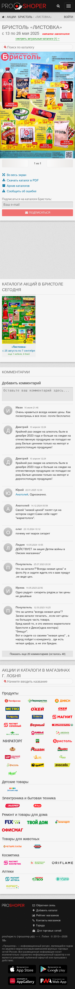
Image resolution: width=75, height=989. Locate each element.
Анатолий (22, 494)
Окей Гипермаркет (37, 709)
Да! (37, 741)
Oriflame (62, 863)
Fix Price (12, 822)
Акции (11, 17)
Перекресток (37, 701)
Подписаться (39, 212)
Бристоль (25, 17)
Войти (68, 17)
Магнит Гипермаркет (12, 725)
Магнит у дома (62, 717)
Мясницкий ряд (12, 757)
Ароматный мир (37, 757)
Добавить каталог (46, 910)
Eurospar (62, 725)
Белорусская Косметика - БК (37, 863)
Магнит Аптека (12, 879)
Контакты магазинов (48, 920)
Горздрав (62, 879)
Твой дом (37, 822)
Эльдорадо (12, 806)
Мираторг (12, 741)
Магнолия (12, 733)
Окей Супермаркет (62, 709)
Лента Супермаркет (37, 717)
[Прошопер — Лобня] (3, 17)
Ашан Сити (62, 749)
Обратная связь (45, 905)
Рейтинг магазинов (47, 915)
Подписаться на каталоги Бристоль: (27, 199)
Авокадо (62, 765)
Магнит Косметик (12, 863)
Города (40, 925)
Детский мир (12, 789)
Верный (37, 725)
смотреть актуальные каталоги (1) (37, 38)
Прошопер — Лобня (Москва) (24, 6)
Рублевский (12, 749)
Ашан (37, 749)
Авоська (62, 733)
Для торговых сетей (48, 930)
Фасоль (12, 765)
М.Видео (37, 806)
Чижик (37, 765)
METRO (12, 709)
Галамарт (62, 822)
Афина (62, 757)
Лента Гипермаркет (12, 717)
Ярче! (12, 773)
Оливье (37, 733)
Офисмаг (12, 830)
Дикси (62, 701)
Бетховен (37, 846)
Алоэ (37, 879)
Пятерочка (12, 701)
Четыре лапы (12, 846)
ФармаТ (12, 887)
